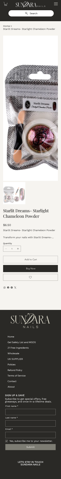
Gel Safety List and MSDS (22, 342)
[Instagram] (20, 470)
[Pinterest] (11, 287)
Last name (11, 417)
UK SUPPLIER (15, 358)
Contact (12, 381)
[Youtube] (34, 470)
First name (11, 406)
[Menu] (56, 4)
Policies (12, 364)
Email (9, 429)
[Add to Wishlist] (30, 277)
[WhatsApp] (4, 287)
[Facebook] (8, 287)
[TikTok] (41, 470)
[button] (6, 4)
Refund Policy (15, 370)
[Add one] (18, 249)
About (11, 386)
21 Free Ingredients (18, 347)
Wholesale (13, 353)
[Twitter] (15, 287)
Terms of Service (17, 375)
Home (11, 336)
